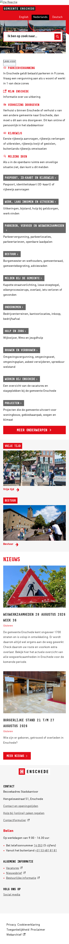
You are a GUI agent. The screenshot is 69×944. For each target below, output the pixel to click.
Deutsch (57, 17)
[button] (8, 2)
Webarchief (15, 935)
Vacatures (14, 868)
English (23, 17)
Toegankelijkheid (17, 929)
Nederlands (40, 17)
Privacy (11, 924)
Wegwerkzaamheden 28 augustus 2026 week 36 (34, 617)
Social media (11, 894)
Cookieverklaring (28, 924)
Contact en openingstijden (20, 806)
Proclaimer (38, 929)
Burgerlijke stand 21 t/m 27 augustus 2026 (28, 723)
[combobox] (29, 37)
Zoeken (57, 37)
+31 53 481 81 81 (46, 850)
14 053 (38, 845)
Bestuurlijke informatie (23, 878)
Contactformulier (16, 820)
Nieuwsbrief (16, 873)
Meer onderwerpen (32, 430)
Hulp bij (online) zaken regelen (23, 813)
